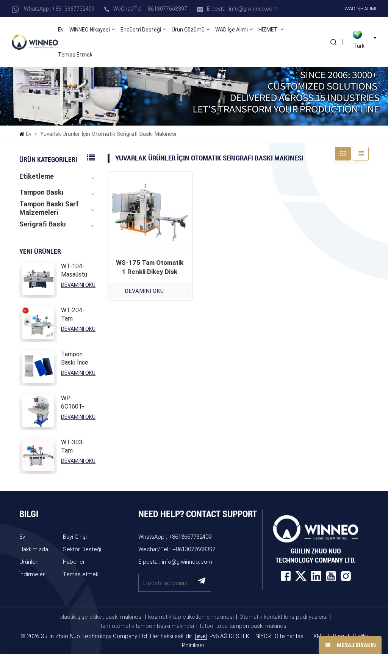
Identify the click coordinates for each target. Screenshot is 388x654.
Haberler (74, 561)
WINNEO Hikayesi (89, 30)
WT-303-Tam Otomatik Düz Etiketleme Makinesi (76, 447)
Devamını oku (78, 285)
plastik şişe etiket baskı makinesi (100, 616)
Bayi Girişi (75, 536)
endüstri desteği (140, 30)
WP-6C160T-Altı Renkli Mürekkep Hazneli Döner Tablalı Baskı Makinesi (74, 403)
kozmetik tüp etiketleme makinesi (191, 616)
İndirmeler (32, 574)
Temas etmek (75, 55)
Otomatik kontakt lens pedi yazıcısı (283, 616)
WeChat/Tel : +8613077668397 (150, 8)
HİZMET (268, 30)
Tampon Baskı (41, 192)
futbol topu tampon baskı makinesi (244, 625)
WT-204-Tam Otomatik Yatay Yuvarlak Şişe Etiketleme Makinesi (76, 315)
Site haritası (290, 636)
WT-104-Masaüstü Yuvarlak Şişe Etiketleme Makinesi (76, 271)
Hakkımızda (33, 549)
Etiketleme (36, 176)
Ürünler (28, 561)
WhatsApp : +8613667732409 (59, 8)
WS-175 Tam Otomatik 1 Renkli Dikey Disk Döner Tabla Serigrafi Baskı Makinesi (149, 267)
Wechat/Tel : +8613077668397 (176, 549)
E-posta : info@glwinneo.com (242, 8)
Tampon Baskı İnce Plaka (74, 359)
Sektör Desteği (82, 549)
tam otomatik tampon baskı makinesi (147, 625)
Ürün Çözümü (188, 30)
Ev (61, 30)
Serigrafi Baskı (42, 224)
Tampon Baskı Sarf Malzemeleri (49, 208)
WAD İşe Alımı (360, 8)
